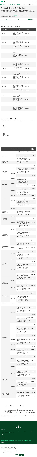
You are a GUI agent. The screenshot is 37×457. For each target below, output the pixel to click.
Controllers (6, 19)
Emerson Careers (14, 440)
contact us (15, 15)
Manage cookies (16, 455)
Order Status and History (12, 435)
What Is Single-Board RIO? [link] (18, 4)
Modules (18, 19)
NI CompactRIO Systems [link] (9, 4)
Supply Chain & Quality (25, 440)
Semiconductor (7, 432)
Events (30, 440)
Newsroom (19, 440)
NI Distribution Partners (4, 435)
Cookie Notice (14, 449)
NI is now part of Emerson (4, 440)
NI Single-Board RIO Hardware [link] (28, 4)
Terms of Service (24, 435)
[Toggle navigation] (5, 1)
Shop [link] (4, 4)
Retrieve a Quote (18, 435)
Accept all (21, 455)
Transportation (12, 432)
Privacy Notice (8, 449)
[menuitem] (32, 1)
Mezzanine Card (30, 19)
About (10, 440)
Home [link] (1, 4)
